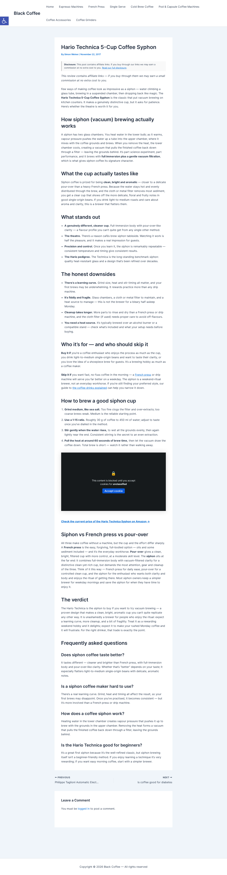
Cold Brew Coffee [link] (142, 6)
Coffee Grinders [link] (86, 20)
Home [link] (50, 6)
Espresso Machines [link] (71, 6)
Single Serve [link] (117, 6)
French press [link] (143, 374)
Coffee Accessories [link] (58, 20)
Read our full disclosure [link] (114, 67)
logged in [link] (84, 808)
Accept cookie (114, 491)
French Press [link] (96, 6)
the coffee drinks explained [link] (89, 387)
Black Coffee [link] (27, 13)
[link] (4, 21)
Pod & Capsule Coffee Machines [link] (179, 6)
